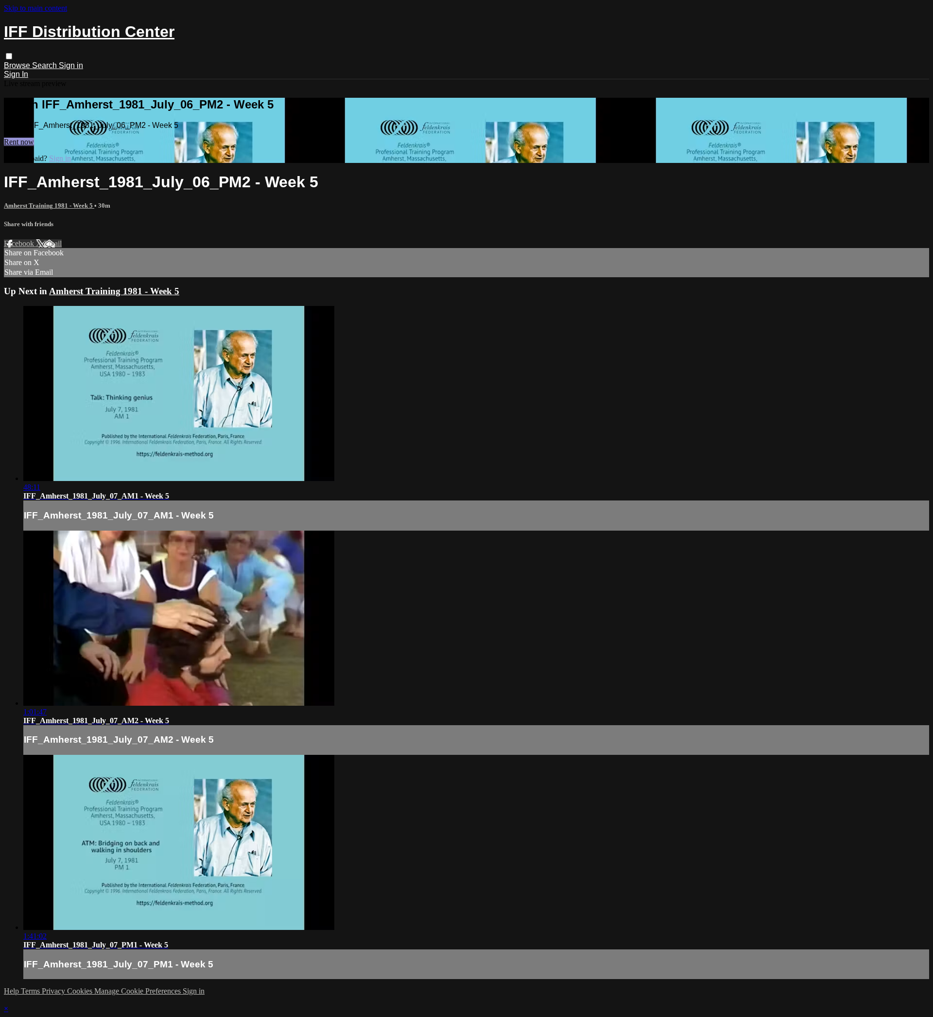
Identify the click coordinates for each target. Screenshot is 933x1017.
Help (12, 991)
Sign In (16, 74)
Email (53, 243)
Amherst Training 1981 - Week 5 (49, 205)
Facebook (20, 243)
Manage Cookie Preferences (138, 991)
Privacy (54, 991)
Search (45, 65)
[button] (9, 56)
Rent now (19, 142)
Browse (18, 65)
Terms (31, 991)
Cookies (80, 991)
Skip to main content (35, 8)
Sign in (71, 65)
